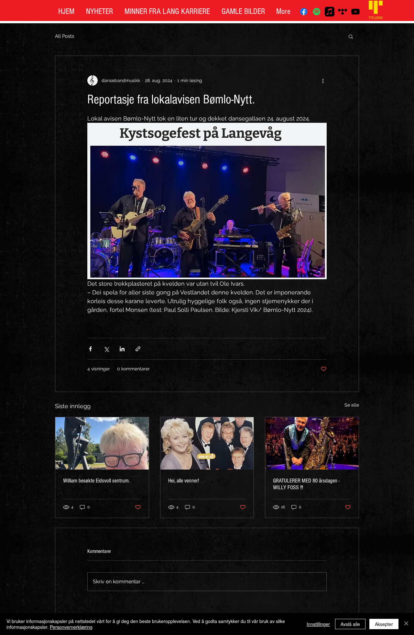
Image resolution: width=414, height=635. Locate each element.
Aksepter (384, 624)
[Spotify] (316, 11)
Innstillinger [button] (318, 624)
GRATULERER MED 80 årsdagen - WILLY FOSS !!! (306, 484)
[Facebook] (304, 11)
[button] (351, 36)
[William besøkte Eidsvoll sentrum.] (102, 443)
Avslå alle (350, 624)
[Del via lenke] (138, 349)
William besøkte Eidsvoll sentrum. (96, 480)
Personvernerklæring (71, 627)
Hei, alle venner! (184, 480)
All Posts (64, 36)
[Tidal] (342, 11)
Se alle (351, 404)
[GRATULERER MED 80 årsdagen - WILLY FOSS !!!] (312, 443)
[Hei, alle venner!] (207, 443)
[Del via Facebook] (90, 349)
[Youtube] (355, 11)
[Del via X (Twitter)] (106, 349)
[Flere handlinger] (323, 80)
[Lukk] (406, 624)
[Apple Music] (329, 11)
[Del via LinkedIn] (122, 349)
